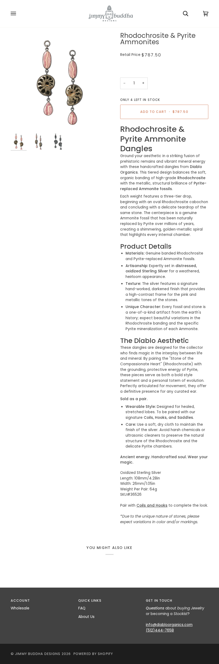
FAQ (81, 608)
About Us (86, 616)
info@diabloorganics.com (169, 624)
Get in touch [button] (159, 600)
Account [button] (20, 600)
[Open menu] (19, 13)
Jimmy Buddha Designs (37, 653)
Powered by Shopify (93, 653)
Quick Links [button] (89, 600)
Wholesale (20, 608)
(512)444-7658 (160, 630)
